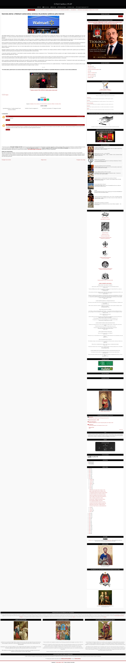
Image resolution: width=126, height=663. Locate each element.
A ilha (89, 428)
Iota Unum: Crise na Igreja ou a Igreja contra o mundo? (88, 9)
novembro (91, 480)
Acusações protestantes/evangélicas (93, 69)
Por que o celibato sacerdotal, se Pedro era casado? (102, 171)
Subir (123, 661)
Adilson (88, 108)
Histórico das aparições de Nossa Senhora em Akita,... (97, 495)
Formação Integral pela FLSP (82, 7)
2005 (90, 529)
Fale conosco (46, 7)
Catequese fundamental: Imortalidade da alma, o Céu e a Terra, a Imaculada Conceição (108, 196)
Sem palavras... (73, 9)
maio (90, 488)
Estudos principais (62, 7)
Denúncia (37, 103)
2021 (90, 475)
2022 (90, 474)
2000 (90, 533)
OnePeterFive (91, 424)
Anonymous (89, 97)
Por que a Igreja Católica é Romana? (100, 184)
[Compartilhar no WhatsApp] (48, 100)
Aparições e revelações (91, 72)
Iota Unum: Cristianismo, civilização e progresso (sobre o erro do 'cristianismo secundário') (52, 9)
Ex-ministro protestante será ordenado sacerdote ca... (97, 493)
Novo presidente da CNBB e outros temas (96, 500)
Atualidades (32, 103)
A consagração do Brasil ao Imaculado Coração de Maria (98, 492)
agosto (91, 484)
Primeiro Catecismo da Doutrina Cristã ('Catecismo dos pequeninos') (105, 238)
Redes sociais (71, 7)
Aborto (89, 64)
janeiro (91, 511)
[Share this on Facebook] (39, 100)
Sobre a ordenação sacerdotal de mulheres (96, 497)
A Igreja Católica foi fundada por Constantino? (101, 202)
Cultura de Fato (91, 427)
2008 (90, 525)
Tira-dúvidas (57, 103)
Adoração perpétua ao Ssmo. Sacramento (105, 280)
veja (26, 39)
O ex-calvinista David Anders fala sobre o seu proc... (97, 501)
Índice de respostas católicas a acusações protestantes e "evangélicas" (105, 89)
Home (39, 7)
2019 (90, 478)
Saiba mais (53, 7)
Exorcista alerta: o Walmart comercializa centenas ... (97, 499)
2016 (90, 515)
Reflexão (53, 103)
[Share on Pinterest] (45, 100)
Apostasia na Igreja (91, 74)
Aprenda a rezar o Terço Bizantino (99, 159)
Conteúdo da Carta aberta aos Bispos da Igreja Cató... (97, 503)
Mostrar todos (121, 429)
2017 (90, 514)
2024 (90, 471)
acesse (105, 616)
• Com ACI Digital (5, 94)
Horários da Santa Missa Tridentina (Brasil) (105, 268)
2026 (90, 468)
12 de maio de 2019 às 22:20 (80, 116)
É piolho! (95, 190)
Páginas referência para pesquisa (105, 257)
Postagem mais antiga (81, 159)
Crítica (35, 103)
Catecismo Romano (105, 232)
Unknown (7, 116)
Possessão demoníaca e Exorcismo (45, 103)
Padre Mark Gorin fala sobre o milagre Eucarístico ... (97, 504)
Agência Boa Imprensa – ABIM (94, 419)
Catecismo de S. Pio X (105, 234)
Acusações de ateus (91, 67)
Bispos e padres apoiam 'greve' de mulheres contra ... (97, 491)
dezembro (91, 479)
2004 (90, 530)
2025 (90, 470)
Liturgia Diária (105, 247)
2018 (90, 513)
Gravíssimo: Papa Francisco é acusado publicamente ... (98, 505)
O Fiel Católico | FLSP (63, 4)
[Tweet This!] (42, 100)
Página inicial (43, 159)
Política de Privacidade (66, 658)
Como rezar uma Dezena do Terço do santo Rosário (102, 165)
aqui (74, 616)
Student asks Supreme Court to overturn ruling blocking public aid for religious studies (101, 422)
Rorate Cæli (91, 417)
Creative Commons (109, 540)
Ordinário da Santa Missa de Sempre (105, 269)
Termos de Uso (78, 658)
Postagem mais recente (6, 159)
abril (90, 507)
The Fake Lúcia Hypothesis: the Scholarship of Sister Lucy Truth (98, 425)
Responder (8, 120)
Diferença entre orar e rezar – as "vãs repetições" (102, 153)
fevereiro (91, 510)
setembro (91, 483)
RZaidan (7, 124)
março (91, 508)
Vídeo (60, 103)
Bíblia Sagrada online (105, 217)
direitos (90, 540)
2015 (90, 517)
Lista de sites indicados (105, 258)
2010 (90, 522)
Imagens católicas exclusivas (105, 411)
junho (91, 487)
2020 (90, 476)
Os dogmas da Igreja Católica (99, 147)
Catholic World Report (92, 421)
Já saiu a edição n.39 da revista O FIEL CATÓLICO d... (98, 496)
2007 (90, 526)
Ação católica (90, 66)
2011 (90, 521)
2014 (90, 518)
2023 (90, 472)
